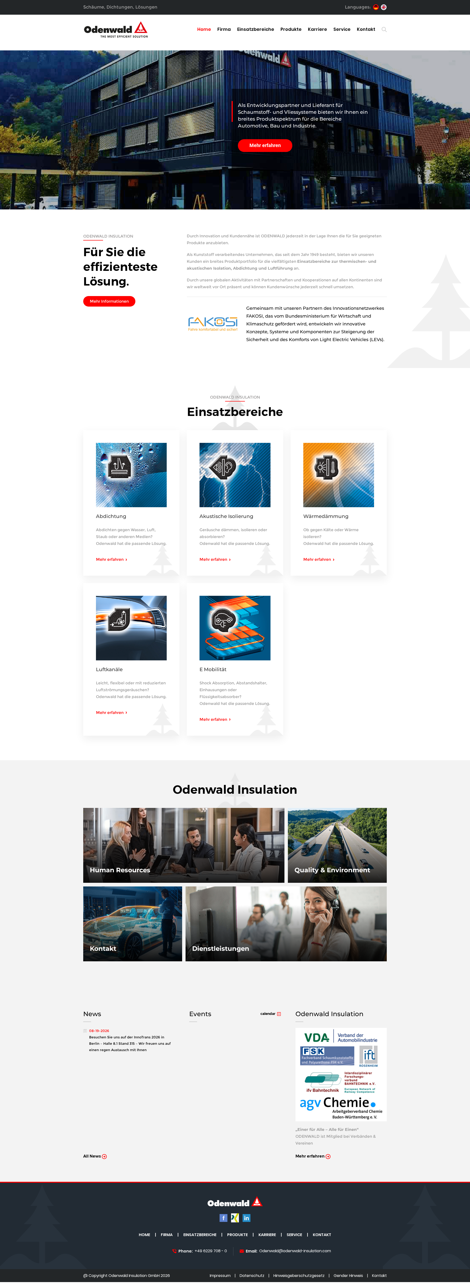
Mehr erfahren (265, 145)
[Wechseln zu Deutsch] (376, 7)
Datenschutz (252, 1276)
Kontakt (366, 29)
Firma (224, 29)
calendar (267, 1013)
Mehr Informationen (109, 301)
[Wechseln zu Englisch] (384, 7)
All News (92, 1156)
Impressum (220, 1276)
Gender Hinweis (348, 1276)
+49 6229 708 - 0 (211, 1251)
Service (342, 29)
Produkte (291, 29)
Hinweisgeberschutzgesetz (299, 1276)
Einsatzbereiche (255, 29)
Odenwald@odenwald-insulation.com (295, 1251)
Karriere (317, 29)
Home (204, 29)
